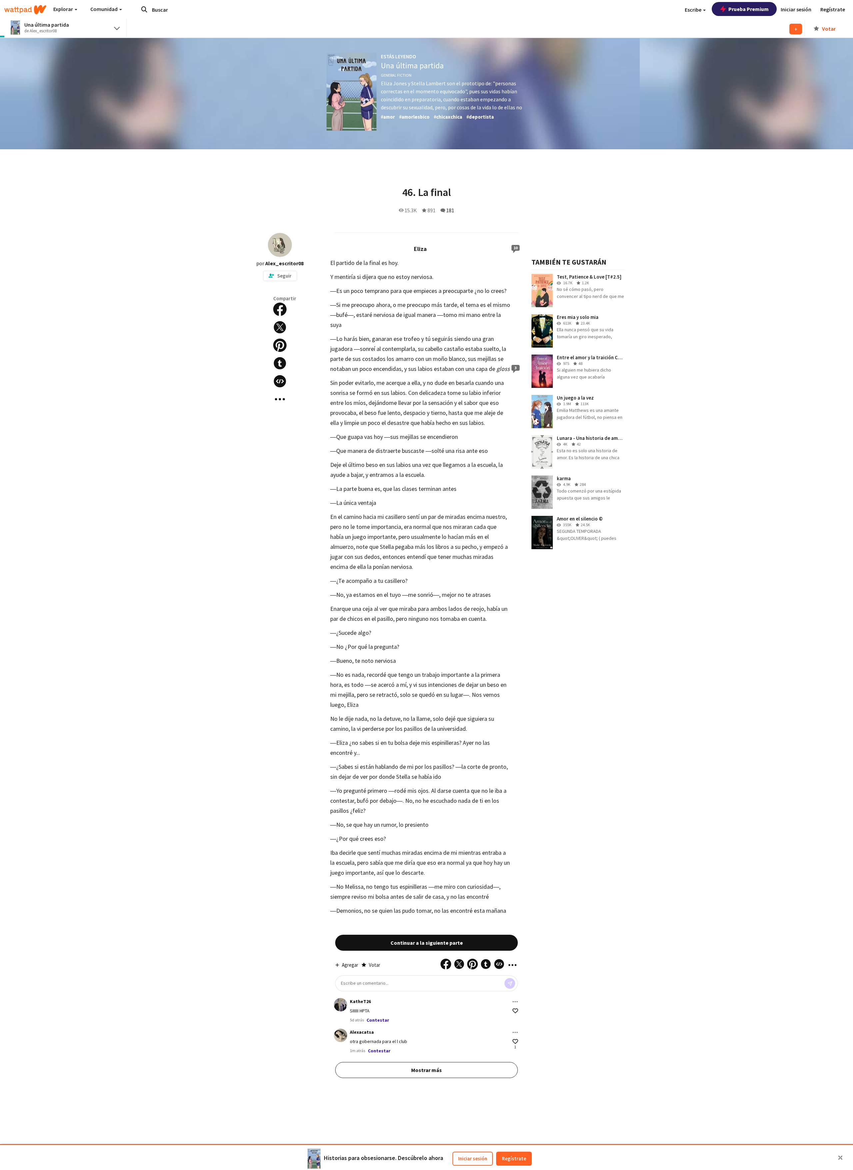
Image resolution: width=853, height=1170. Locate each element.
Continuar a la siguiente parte (427, 942)
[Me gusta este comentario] (515, 1011)
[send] (509, 983)
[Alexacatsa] (340, 1035)
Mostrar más (426, 1070)
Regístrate (514, 1158)
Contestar (378, 1020)
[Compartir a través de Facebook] (280, 309)
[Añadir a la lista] (795, 29)
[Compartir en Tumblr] (280, 363)
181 (450, 210)
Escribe (693, 9)
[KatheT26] (340, 1004)
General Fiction (396, 75)
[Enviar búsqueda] (144, 9)
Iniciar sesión (472, 1158)
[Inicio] (25, 10)
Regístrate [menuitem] (832, 9)
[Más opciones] (515, 1001)
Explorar (63, 9)
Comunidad (104, 9)
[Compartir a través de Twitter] (280, 327)
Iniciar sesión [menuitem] (796, 9)
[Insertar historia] (280, 381)
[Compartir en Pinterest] (280, 345)
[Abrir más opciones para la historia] (280, 399)
